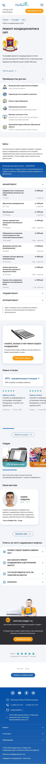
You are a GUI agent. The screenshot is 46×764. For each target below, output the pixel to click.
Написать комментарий (23, 675)
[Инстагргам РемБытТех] (13, 693)
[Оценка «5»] (33, 653)
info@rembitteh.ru (17, 710)
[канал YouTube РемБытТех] (19, 693)
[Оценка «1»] (18, 653)
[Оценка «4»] (29, 653)
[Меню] (42, 5)
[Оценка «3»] (25, 653)
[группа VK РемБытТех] (33, 693)
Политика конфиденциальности (14, 754)
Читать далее (8, 71)
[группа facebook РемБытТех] (26, 693)
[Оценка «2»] (22, 653)
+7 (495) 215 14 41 (17, 705)
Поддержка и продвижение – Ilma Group (17, 758)
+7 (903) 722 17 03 (31, 705)
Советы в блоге (9, 395)
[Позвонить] (4, 6)
